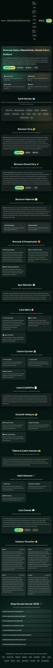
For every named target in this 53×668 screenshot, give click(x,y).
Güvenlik (28, 114)
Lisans (22, 114)
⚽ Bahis (28, 152)
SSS (34, 39)
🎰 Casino (28, 67)
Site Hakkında (29, 110)
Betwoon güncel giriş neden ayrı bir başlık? (14, 616)
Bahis (34, 19)
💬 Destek (41, 20)
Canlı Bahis (7, 114)
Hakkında (17, 657)
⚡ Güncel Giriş (19, 152)
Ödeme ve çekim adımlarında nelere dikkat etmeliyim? (17, 635)
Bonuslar (37, 110)
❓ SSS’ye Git (18, 530)
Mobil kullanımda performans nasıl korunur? (14, 639)
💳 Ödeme (28, 187)
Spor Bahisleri (44, 110)
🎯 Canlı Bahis (19, 187)
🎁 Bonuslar (20, 67)
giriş (22, 488)
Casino (34, 23)
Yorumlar (34, 35)
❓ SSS (35, 67)
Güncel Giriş (34, 11)
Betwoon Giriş (9, 110)
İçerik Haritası (34, 3)
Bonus (34, 16)
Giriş (34, 7)
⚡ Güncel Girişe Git (9, 67)
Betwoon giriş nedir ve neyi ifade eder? (13, 611)
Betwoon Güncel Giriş (19, 110)
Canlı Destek (33, 31)
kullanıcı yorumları (18, 215)
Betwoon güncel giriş (30, 58)
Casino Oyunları (15, 114)
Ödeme (34, 26)
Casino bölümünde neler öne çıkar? (12, 630)
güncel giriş (5, 489)
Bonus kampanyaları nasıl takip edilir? (13, 621)
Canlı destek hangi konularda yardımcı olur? (14, 644)
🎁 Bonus (35, 530)
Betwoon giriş (20, 58)
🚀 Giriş (49, 20)
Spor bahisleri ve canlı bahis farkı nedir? (13, 625)
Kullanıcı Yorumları (24, 117)
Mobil (39, 114)
